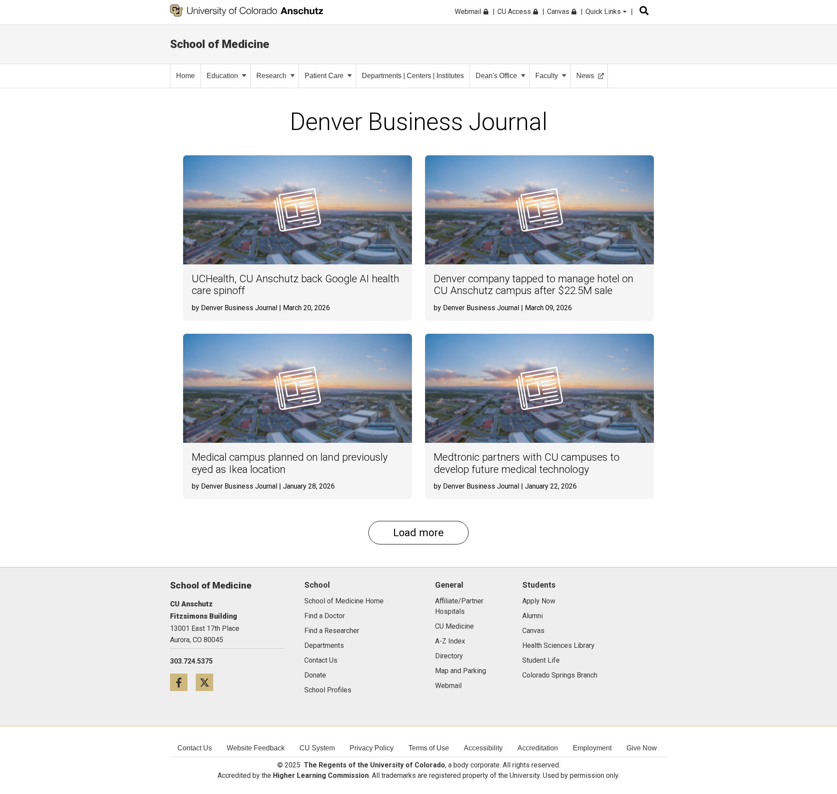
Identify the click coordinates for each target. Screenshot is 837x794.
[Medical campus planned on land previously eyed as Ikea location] (297, 388)
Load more (418, 533)
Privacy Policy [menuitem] (372, 748)
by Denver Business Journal (234, 308)
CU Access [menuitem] (515, 11)
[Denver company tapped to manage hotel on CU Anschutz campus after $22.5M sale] (539, 209)
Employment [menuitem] (592, 748)
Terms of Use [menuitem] (428, 748)
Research (271, 75)
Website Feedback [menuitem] (256, 748)
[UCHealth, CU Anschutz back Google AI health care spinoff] (297, 209)
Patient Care (324, 75)
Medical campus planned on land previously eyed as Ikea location (290, 464)
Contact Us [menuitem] (194, 748)
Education (222, 75)
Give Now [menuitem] (641, 748)
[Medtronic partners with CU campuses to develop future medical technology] (539, 388)
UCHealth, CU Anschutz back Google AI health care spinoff (295, 285)
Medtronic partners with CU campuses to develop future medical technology (526, 464)
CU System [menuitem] (317, 748)
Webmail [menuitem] (469, 11)
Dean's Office (496, 75)
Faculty (546, 75)
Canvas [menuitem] (559, 11)
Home (185, 75)
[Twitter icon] (208, 682)
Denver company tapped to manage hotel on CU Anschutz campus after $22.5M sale (533, 285)
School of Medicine (219, 44)
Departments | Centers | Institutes (413, 75)
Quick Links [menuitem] (604, 11)
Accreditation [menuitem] (537, 748)
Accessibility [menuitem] (483, 748)
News (585, 75)
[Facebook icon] (183, 682)
